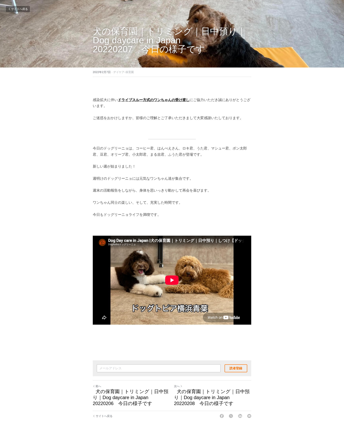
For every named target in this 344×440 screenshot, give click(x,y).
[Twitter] (231, 416)
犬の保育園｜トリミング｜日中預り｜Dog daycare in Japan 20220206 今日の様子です (130, 397)
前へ (98, 386)
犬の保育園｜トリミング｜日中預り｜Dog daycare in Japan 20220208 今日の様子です (212, 397)
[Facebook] (222, 416)
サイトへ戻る (19, 9)
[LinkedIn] (240, 416)
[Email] (249, 416)
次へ (177, 386)
